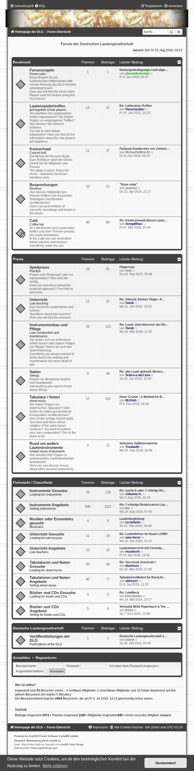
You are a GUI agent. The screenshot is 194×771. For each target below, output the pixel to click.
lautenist (131, 188)
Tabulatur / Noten (45, 397)
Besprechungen (44, 185)
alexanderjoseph (137, 73)
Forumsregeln (42, 70)
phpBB (33, 736)
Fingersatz (127, 267)
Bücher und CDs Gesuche (53, 593)
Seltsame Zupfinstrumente (138, 443)
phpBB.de (55, 740)
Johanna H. (133, 494)
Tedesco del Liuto (137, 375)
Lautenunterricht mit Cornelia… (142, 548)
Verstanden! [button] (165, 763)
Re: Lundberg (129, 592)
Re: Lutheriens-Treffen (135, 106)
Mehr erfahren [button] (55, 766)
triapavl (165, 715)
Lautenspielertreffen (47, 106)
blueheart (132, 566)
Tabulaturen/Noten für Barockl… (142, 577)
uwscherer (133, 537)
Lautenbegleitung (131, 519)
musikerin (132, 551)
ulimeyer (131, 581)
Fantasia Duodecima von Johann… (144, 148)
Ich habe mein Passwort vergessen (133, 666)
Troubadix (132, 447)
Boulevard (22, 62)
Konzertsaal (40, 149)
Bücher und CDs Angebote (44, 609)
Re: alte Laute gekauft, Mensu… (142, 371)
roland (129, 639)
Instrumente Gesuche (48, 491)
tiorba (129, 610)
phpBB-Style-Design (72, 744)
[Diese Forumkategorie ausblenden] (179, 62)
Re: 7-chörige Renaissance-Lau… (143, 504)
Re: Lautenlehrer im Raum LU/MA (143, 534)
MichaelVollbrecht (137, 152)
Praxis (18, 259)
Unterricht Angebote (47, 548)
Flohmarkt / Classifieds (33, 482)
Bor (127, 508)
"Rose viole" (128, 184)
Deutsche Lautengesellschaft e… (143, 636)
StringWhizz (133, 224)
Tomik (129, 303)
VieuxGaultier (135, 109)
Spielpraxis (39, 267)
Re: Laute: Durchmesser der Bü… (143, 324)
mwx (128, 270)
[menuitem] (40, 6)
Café (34, 221)
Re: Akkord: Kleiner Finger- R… (142, 299)
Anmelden (21, 658)
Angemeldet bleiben (30, 671)
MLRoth (130, 400)
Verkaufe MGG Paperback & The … (144, 606)
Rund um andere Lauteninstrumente (46, 446)
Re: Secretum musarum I (137, 562)
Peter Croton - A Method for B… (142, 397)
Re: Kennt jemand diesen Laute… (143, 220)
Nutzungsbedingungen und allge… (143, 70)
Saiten (35, 372)
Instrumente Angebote (49, 505)
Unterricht (38, 300)
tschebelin (132, 522)
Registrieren (46, 658)
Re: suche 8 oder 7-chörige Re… (142, 490)
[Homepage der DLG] (97, 16)
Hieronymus (133, 596)
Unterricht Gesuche (47, 534)
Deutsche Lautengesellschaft (38, 628)
